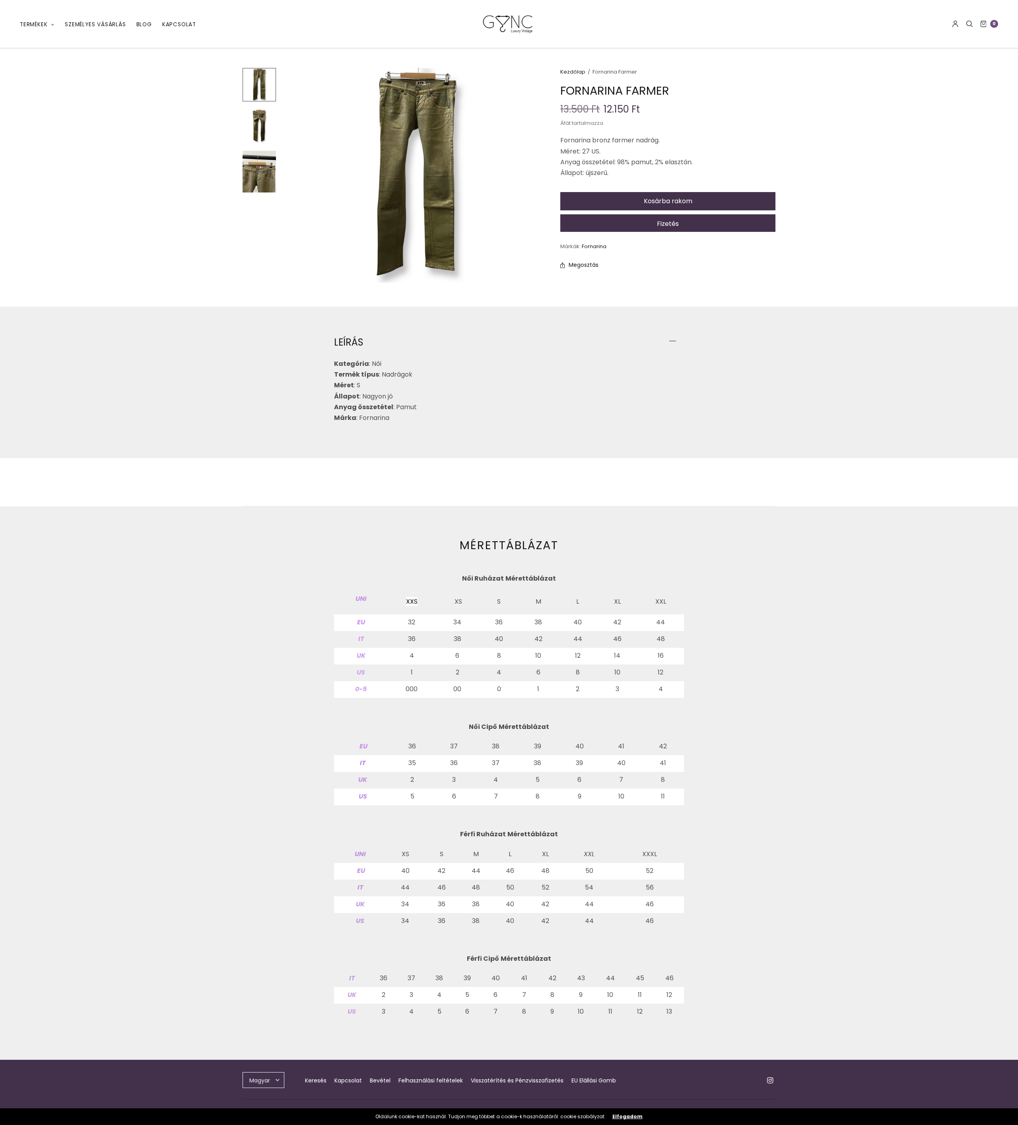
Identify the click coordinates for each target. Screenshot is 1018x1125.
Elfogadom (627, 1116)
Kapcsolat (179, 24)
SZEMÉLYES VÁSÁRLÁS (95, 24)
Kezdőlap (572, 72)
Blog (144, 24)
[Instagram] (769, 1080)
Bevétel (380, 1080)
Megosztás (583, 265)
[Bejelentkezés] (955, 24)
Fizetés (668, 223)
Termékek (33, 24)
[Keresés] (969, 24)
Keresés (315, 1080)
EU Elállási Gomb (593, 1080)
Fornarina (594, 246)
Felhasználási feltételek (430, 1080)
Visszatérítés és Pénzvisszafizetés (517, 1080)
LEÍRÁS (348, 342)
